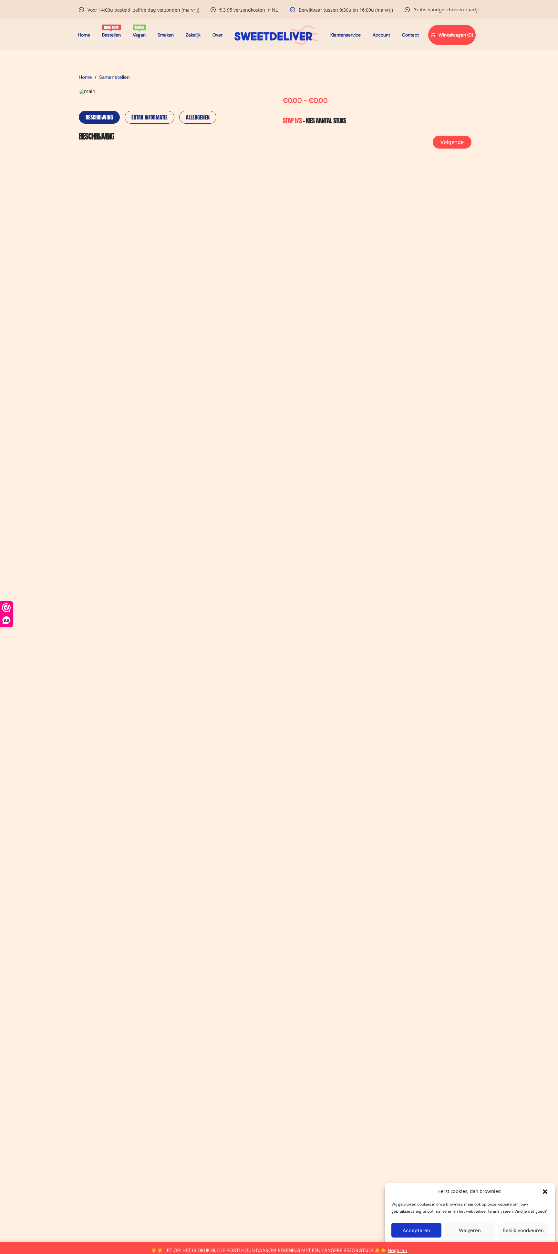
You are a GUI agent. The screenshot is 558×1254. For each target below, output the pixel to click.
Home (84, 35)
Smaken (166, 35)
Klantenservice (345, 35)
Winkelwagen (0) (456, 35)
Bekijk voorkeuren (523, 1230)
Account (381, 35)
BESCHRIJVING (99, 117)
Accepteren (416, 1230)
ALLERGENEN (198, 117)
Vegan (139, 35)
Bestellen (111, 35)
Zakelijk (193, 35)
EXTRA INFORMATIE (149, 117)
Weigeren (470, 1230)
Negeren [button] (397, 1250)
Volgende (452, 142)
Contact (410, 35)
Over (217, 35)
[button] (545, 1191)
